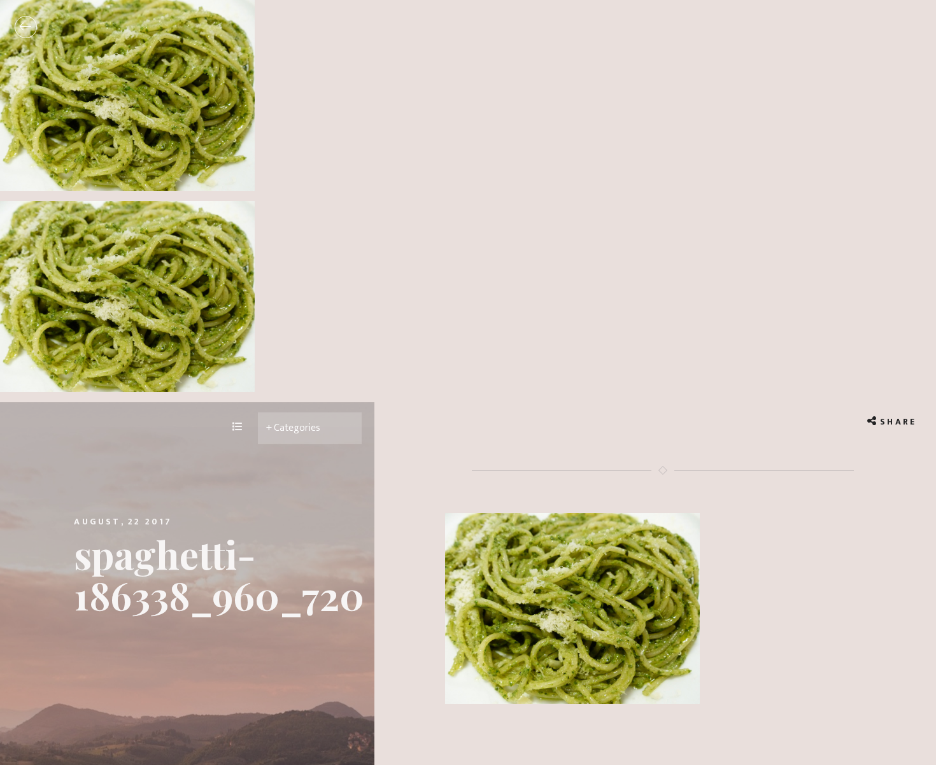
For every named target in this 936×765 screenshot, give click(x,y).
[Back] (26, 27)
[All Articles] (237, 427)
